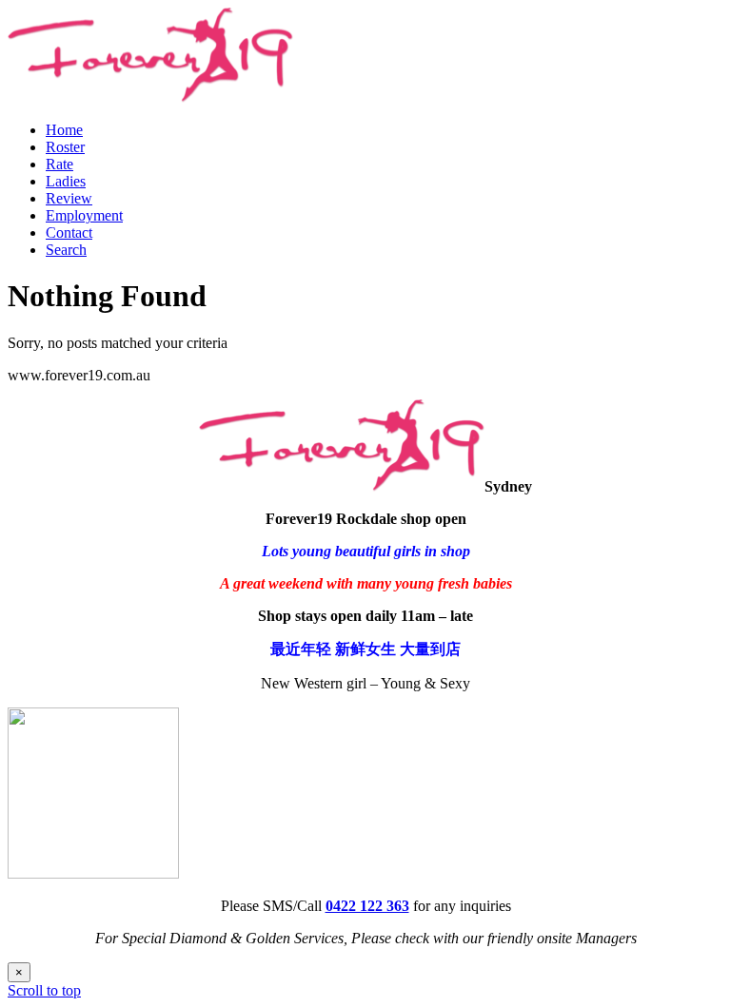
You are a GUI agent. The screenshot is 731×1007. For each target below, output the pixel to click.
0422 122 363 (367, 906)
